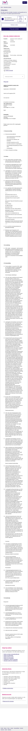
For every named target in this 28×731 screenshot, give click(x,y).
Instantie (5, 38)
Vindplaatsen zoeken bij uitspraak (11, 659)
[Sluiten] (25, 19)
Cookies (11, 728)
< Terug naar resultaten (14, 29)
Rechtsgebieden (7, 51)
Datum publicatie (6, 46)
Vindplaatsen (6, 67)
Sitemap (5, 728)
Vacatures (2, 729)
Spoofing (21, 728)
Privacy (8, 728)
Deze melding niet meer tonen (20, 19)
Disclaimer (9, 729)
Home (2, 7)
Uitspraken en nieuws (7, 7)
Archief (6, 729)
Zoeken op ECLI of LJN (8, 656)
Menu (24, 2)
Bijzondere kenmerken (6, 56)
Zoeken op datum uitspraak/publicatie (11, 654)
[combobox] (14, 76)
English (2, 728)
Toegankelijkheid (16, 728)
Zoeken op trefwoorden (8, 655)
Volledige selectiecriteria (8, 688)
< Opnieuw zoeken (14, 24)
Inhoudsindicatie (7, 58)
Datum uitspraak (6, 42)
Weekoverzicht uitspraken (8, 701)
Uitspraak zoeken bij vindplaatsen (11, 660)
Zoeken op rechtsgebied (9, 658)
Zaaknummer (6, 48)
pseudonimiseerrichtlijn (9, 20)
